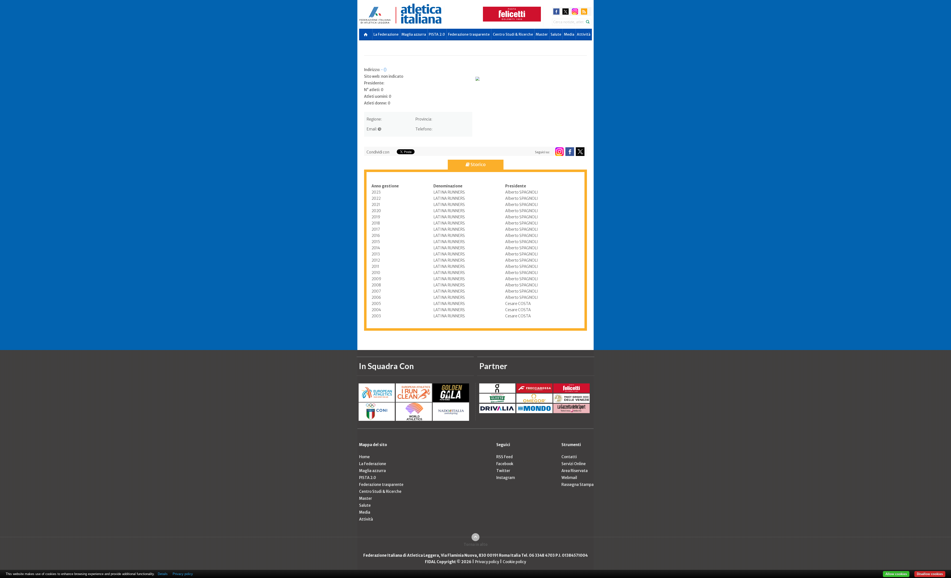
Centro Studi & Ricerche (513, 34)
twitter (565, 11)
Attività (583, 34)
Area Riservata (574, 470)
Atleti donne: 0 (377, 103)
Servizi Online (573, 463)
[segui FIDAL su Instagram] (559, 151)
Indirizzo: (375, 69)
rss (584, 11)
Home (364, 456)
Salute (556, 34)
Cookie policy (514, 561)
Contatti (569, 456)
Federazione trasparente (469, 34)
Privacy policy (487, 561)
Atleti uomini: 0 (377, 96)
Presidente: (374, 83)
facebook (556, 11)
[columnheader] (402, 186)
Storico (478, 164)
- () (384, 69)
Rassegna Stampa (577, 484)
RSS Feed (504, 456)
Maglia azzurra (413, 34)
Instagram (505, 477)
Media (569, 34)
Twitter (503, 470)
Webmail (569, 477)
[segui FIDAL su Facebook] (569, 151)
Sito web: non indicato (383, 76)
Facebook (504, 463)
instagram (575, 11)
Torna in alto (476, 544)
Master (542, 34)
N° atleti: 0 (373, 89)
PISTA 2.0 (437, 34)
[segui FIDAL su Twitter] (580, 151)
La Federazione (385, 34)
